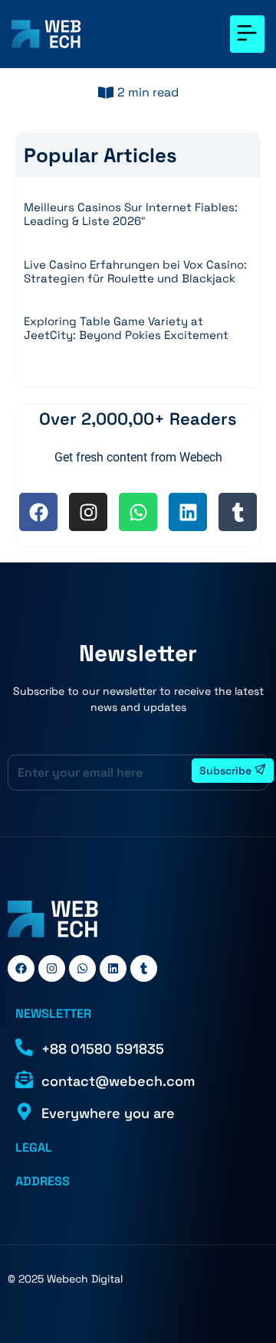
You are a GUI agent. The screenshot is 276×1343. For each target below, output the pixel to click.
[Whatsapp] (138, 512)
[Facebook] (38, 512)
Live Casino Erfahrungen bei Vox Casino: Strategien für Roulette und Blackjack (135, 271)
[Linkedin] (188, 512)
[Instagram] (88, 512)
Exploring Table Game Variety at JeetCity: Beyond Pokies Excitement (126, 328)
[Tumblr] (238, 512)
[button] (247, 34)
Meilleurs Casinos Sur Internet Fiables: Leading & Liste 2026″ (131, 214)
